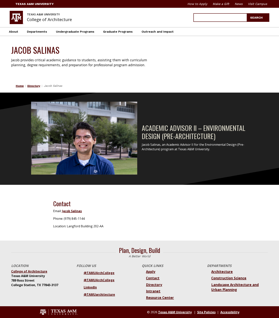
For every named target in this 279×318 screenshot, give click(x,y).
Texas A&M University (34, 4)
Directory (33, 85)
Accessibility (229, 312)
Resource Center (160, 297)
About (13, 31)
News (239, 4)
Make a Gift (221, 4)
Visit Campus (257, 4)
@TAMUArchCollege (99, 273)
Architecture (222, 271)
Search (257, 17)
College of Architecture (29, 271)
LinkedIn (90, 287)
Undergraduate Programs (75, 31)
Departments (37, 31)
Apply (150, 271)
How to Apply (197, 4)
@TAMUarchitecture (99, 294)
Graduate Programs (118, 31)
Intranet (153, 291)
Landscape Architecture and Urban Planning (235, 287)
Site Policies (206, 312)
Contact (152, 278)
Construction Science (228, 278)
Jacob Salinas (72, 211)
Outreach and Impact (158, 31)
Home (20, 85)
